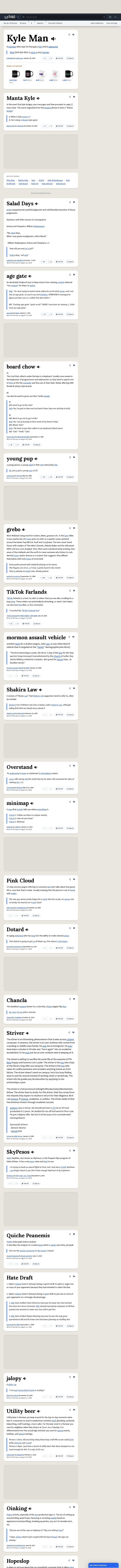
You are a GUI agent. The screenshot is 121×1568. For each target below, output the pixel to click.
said (26, 255)
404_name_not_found (23, 1176)
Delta (9, 1158)
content (60, 282)
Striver (9, 1136)
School (14, 1099)
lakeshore (20, 1455)
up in (27, 248)
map (10, 809)
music (28, 539)
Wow (12, 52)
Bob (10, 408)
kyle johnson (47, 183)
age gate (10, 313)
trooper (12, 46)
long (33, 935)
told (26, 779)
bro (37, 610)
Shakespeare (39, 226)
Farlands (32, 610)
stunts (31, 1390)
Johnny (19, 1536)
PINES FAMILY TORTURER (28, 616)
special (60, 1430)
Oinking (9, 1545)
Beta (9, 1062)
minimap (10, 827)
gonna (25, 116)
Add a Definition (97, 23)
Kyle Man (10, 58)
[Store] (110, 17)
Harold (14, 1131)
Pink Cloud (10, 908)
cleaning (18, 1442)
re (16, 470)
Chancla (9, 1017)
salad (13, 233)
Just (12, 1170)
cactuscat (17, 576)
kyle (33, 180)
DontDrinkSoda (19, 1545)
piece (40, 1245)
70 (61, 1167)
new (49, 886)
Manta (25, 120)
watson (16, 1395)
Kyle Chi (34, 183)
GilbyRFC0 (20, 260)
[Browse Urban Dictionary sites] (11, 17)
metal (28, 571)
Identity (40, 23)
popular (47, 107)
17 (30, 567)
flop (64, 1006)
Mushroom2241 (26, 1256)
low (20, 604)
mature (14, 285)
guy (62, 1062)
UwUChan (20, 126)
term (17, 644)
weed (54, 1536)
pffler (18, 1325)
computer (27, 382)
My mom (12, 1012)
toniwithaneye (21, 908)
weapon (22, 1006)
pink (34, 902)
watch (32, 285)
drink (71, 1439)
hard (46, 1161)
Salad (12, 255)
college (70, 1039)
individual (19, 935)
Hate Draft (10, 1325)
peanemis (30, 1250)
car (15, 1384)
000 (64, 1167)
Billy (11, 291)
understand (14, 773)
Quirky (9, 1241)
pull (16, 1390)
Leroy (11, 779)
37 (72, 104)
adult (30, 464)
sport (46, 1293)
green (9, 209)
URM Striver (18, 1136)
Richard (12, 704)
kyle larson (61, 183)
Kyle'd (41, 180)
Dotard (9, 947)
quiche (23, 1250)
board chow (11, 437)
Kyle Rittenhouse (55, 180)
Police (9, 1514)
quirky (53, 1245)
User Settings (111, 23)
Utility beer (11, 1455)
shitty (10, 1384)
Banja (17, 313)
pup (30, 470)
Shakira (54, 704)
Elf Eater (20, 787)
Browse (23, 23)
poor (32, 1161)
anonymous (18, 947)
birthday (44, 294)
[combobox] (64, 17)
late (42, 464)
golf (54, 1420)
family (41, 647)
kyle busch (23, 183)
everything (42, 809)
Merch (71, 58)
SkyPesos (10, 1176)
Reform (36, 695)
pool (29, 1442)
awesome (53, 46)
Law (26, 695)
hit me (19, 1012)
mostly (20, 809)
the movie (42, 1250)
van (48, 644)
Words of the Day (10, 23)
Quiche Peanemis (13, 1256)
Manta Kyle (10, 126)
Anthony (14, 1108)
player (18, 1284)
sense (66, 935)
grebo (9, 576)
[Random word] (104, 17)
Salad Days (10, 260)
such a (34, 52)
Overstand (10, 787)
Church (57, 656)
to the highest (45, 773)
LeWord (17, 827)
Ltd (42, 695)
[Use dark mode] (115, 17)
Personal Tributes (55, 23)
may (44, 1046)
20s (55, 464)
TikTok (10, 598)
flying (49, 1006)
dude (45, 899)
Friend (12, 815)
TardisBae (18, 1017)
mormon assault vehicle (15, 668)
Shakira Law (11, 713)
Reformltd (21, 713)
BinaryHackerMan (23, 437)
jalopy (9, 1395)
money (67, 899)
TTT (54, 1108)
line (60, 653)
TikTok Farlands (12, 616)
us (34, 941)
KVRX (27, 668)
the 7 (18, 782)
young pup (10, 476)
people (47, 396)
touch (72, 890)
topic (24, 773)
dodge (9, 111)
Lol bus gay (19, 58)
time (11, 382)
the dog (19, 476)
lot (40, 46)
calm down (62, 941)
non (36, 1514)
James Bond (23, 1390)
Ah (10, 470)
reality (13, 893)
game (62, 291)
